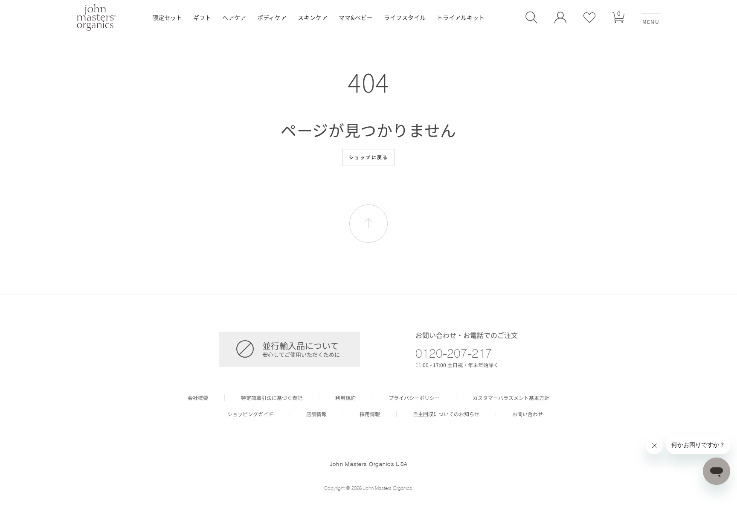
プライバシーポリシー (414, 397)
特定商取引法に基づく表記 (271, 397)
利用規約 (345, 397)
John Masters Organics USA (369, 464)
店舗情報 (316, 414)
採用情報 (370, 414)
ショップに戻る (368, 157)
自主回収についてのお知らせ (446, 414)
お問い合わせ (527, 414)
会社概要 (198, 397)
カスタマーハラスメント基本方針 (511, 397)
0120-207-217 (453, 353)
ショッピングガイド (250, 414)
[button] (531, 17)
